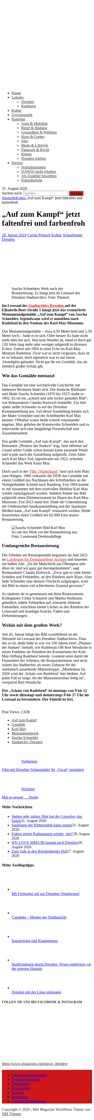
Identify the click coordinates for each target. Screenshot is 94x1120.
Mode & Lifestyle (34, 145)
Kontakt (18, 1092)
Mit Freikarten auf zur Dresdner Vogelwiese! (46, 894)
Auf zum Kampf (24, 720)
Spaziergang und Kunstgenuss (35, 941)
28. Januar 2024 (14, 235)
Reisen (26, 154)
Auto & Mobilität (34, 123)
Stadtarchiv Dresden (27, 742)
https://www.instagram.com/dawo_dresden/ (35, 1064)
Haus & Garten (32, 137)
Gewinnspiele (22, 115)
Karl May (19, 729)
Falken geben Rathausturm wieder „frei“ (42, 834)
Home (16, 93)
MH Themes (11, 1114)
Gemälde (18, 724)
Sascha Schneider (25, 738)
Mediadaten (20, 1084)
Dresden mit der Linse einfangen (36, 992)
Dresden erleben (33, 158)
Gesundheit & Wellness (39, 132)
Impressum (20, 1097)
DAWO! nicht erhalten (38, 171)
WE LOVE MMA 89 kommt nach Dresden (45, 842)
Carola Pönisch (38, 235)
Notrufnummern (33, 167)
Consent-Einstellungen (29, 1101)
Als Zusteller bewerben (39, 176)
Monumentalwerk (25, 733)
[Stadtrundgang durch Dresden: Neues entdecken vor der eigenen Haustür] (30, 960)
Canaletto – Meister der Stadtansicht (39, 917)
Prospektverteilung (26, 1079)
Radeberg (28, 106)
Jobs (24, 141)
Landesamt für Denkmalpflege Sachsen (37, 559)
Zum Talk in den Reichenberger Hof (39, 851)
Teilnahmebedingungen (29, 1075)
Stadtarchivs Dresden (46, 306)
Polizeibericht (31, 180)
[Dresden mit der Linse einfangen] (30, 988)
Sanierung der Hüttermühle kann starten (42, 825)
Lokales (18, 97)
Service (17, 163)
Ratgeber (18, 119)
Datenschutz (21, 1088)
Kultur (16, 110)
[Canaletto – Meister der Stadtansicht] (30, 913)
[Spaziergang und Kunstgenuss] (30, 936)
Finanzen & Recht (35, 150)
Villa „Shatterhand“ (44, 471)
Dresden (27, 102)
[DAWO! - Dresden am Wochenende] (47, 85)
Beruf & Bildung (34, 128)
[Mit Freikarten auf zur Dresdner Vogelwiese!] (30, 889)
